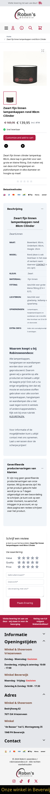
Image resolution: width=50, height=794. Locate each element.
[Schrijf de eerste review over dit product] (25, 181)
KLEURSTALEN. (17, 416)
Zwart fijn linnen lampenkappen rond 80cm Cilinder (26, 39)
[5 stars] (37, 558)
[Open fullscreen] (25, 68)
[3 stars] (28, 558)
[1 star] (19, 558)
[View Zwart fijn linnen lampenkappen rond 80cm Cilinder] (9, 98)
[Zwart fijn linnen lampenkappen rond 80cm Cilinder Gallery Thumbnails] (9, 98)
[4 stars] (32, 558)
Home (9, 36)
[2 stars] (23, 558)
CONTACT (40, 264)
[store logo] (25, 13)
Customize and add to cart (19, 137)
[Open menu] (6, 28)
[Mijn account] (13, 28)
